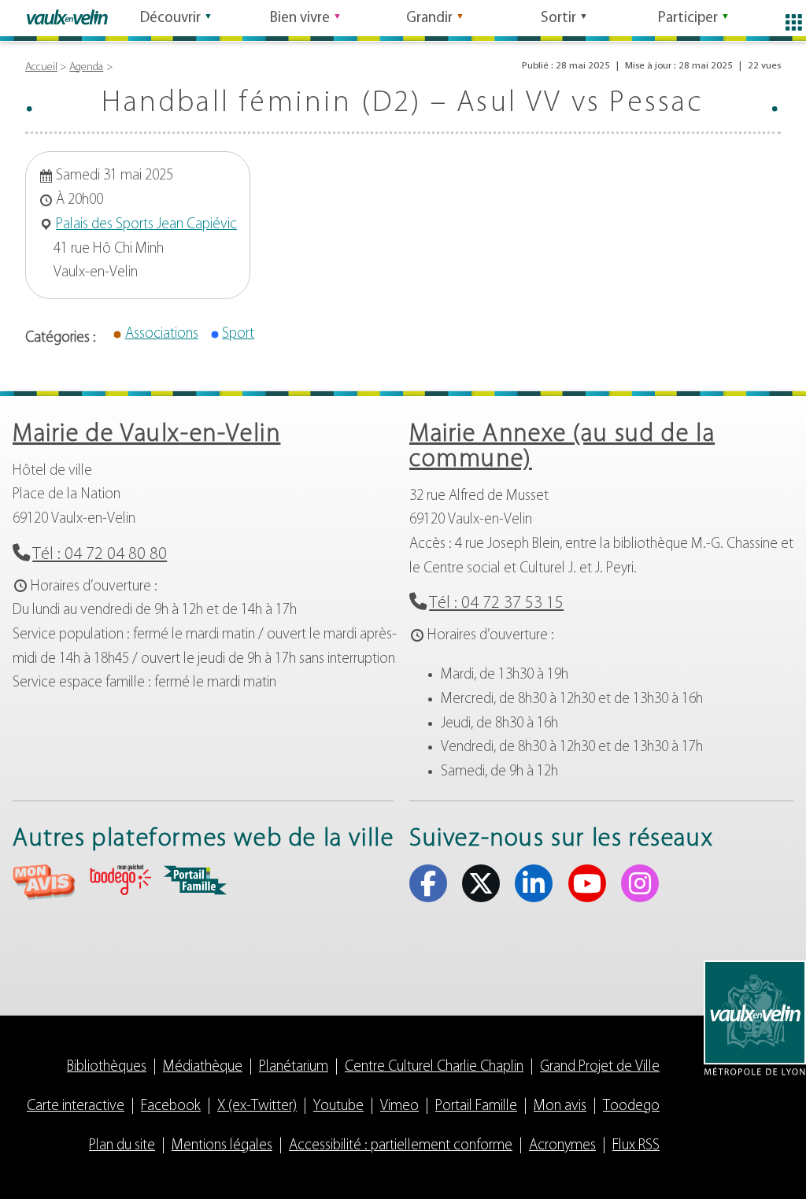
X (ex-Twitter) (481, 883)
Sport (238, 334)
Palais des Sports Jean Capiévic (146, 224)
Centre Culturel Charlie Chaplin (434, 1067)
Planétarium (293, 1067)
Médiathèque (202, 1067)
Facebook (428, 883)
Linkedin (534, 883)
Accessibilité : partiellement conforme (400, 1145)
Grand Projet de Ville (600, 1067)
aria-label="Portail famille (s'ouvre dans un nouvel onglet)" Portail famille (195, 880)
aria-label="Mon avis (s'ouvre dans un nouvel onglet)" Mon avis (44, 882)
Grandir (429, 18)
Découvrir (170, 18)
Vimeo (399, 1106)
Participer (688, 18)
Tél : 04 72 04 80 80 (99, 555)
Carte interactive (75, 1106)
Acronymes (562, 1145)
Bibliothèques (106, 1067)
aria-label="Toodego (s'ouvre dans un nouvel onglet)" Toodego (119, 879)
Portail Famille (476, 1106)
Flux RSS (636, 1145)
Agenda (86, 67)
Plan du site (122, 1145)
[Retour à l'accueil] (67, 17)
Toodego (631, 1106)
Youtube (587, 883)
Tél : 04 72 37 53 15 (496, 603)
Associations (161, 334)
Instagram (640, 883)
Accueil (41, 67)
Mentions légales (222, 1145)
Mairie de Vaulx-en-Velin (146, 434)
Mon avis (560, 1106)
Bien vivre (300, 18)
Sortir (558, 18)
